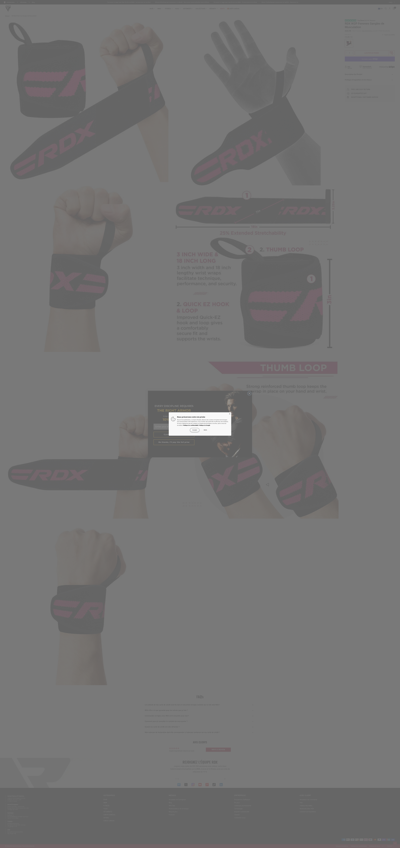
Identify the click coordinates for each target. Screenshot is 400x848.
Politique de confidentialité (190, 425)
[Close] (230, 414)
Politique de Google (204, 425)
